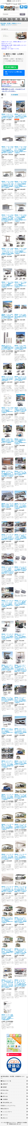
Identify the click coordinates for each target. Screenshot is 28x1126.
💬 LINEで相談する (10, 67)
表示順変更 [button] (15, 94)
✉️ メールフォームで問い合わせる (13, 73)
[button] (2, 6)
